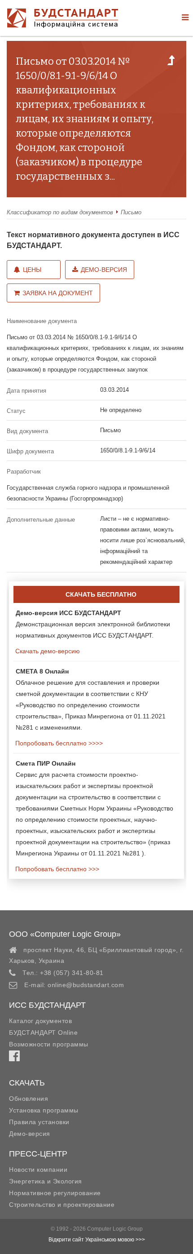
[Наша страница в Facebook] (14, 1058)
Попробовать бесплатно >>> (56, 869)
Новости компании (38, 1169)
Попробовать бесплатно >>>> (58, 743)
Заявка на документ (57, 293)
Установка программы (44, 1110)
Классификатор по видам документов (60, 212)
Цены (32, 269)
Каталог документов (40, 1020)
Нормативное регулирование (55, 1192)
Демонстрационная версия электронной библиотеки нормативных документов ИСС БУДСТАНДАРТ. (93, 624)
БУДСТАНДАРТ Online (43, 1032)
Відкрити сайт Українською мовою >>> (96, 1239)
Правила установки (39, 1121)
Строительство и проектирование (61, 1204)
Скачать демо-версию (46, 651)
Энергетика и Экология (45, 1181)
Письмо (131, 212)
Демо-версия (104, 269)
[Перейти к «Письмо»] (171, 62)
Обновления (28, 1098)
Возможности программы (48, 1044)
